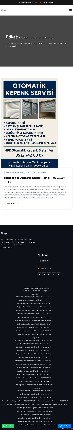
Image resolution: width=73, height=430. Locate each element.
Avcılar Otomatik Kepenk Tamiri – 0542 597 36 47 (33, 303)
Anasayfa (26, 291)
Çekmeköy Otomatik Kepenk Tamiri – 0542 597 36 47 (33, 347)
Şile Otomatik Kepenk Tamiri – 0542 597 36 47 (53, 401)
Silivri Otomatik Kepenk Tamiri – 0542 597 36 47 (18, 404)
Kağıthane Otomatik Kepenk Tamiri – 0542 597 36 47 (33, 378)
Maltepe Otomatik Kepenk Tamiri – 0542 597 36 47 (35, 390)
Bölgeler (35, 294)
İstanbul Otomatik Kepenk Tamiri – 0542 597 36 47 (33, 371)
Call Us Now (65, 426)
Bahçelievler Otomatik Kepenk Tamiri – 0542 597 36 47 (34, 179)
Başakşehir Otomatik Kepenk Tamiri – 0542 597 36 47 (34, 317)
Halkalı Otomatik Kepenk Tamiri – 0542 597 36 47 (33, 367)
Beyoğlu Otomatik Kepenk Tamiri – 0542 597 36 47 (35, 334)
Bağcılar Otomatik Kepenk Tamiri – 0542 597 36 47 (34, 307)
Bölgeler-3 (36, 388)
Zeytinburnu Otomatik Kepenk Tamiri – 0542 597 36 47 (37, 425)
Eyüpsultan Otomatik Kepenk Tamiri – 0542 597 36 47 (33, 354)
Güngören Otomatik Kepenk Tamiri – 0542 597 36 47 (33, 364)
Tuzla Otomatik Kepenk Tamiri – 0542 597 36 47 (35, 414)
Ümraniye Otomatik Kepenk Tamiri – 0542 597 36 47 (35, 418)
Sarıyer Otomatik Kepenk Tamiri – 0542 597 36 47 (18, 401)
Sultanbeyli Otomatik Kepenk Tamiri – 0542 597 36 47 (35, 408)
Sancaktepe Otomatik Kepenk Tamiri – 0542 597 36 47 (35, 397)
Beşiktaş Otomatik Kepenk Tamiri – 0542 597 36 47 (34, 324)
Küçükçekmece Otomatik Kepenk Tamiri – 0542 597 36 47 (35, 385)
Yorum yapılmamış (41, 172)
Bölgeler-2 (35, 338)
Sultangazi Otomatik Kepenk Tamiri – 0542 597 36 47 (35, 411)
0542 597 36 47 (43, 261)
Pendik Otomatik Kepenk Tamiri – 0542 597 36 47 (35, 394)
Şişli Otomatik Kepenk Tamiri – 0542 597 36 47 (52, 404)
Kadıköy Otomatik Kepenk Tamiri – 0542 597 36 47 (33, 374)
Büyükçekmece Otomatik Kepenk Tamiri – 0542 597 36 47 (33, 340)
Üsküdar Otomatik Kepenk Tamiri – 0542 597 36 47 (35, 421)
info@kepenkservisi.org (29, 2)
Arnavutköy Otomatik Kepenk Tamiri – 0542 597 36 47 (34, 296)
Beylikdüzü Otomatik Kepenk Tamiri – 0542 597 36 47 (33, 331)
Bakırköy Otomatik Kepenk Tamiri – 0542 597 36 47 (34, 314)
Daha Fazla (10, 203)
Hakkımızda (36, 291)
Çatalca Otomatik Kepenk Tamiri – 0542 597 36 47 (33, 343)
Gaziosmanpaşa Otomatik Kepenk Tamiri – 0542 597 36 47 (33, 361)
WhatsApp (9, 426)
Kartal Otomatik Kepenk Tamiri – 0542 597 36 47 (34, 381)
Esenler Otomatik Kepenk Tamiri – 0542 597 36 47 (33, 350)
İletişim (45, 291)
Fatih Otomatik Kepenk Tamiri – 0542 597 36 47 (33, 357)
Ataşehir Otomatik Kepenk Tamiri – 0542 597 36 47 (34, 300)
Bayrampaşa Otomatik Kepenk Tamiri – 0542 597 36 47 (33, 320)
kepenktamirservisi (12, 172)
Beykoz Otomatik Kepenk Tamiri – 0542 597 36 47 (33, 327)
